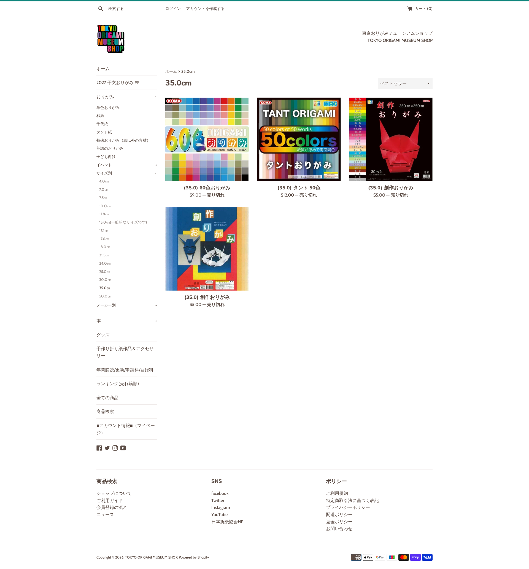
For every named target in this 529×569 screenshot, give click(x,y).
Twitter (217, 500)
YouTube (219, 514)
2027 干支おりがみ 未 (117, 82)
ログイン (173, 8)
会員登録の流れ (111, 507)
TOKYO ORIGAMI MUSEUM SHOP (151, 557)
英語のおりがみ (109, 148)
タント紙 (104, 132)
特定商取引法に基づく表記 (352, 500)
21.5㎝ (104, 255)
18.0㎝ (104, 247)
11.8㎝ (104, 214)
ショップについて (114, 493)
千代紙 (102, 124)
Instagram (220, 507)
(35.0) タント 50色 (298, 187)
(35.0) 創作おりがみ (391, 187)
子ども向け (106, 156)
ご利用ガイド (109, 500)
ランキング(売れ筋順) (117, 383)
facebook (219, 493)
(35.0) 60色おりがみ (207, 187)
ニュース (105, 514)
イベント (126, 165)
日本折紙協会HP (227, 521)
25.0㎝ (104, 271)
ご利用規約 (337, 493)
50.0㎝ (105, 296)
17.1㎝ (103, 230)
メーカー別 (126, 305)
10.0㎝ (105, 206)
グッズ (103, 334)
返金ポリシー (339, 521)
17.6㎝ (104, 239)
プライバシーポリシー (348, 507)
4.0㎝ (104, 181)
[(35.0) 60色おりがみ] (207, 139)
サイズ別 (126, 173)
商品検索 (105, 411)
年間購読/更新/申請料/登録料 (124, 369)
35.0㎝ (104, 288)
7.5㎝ (103, 197)
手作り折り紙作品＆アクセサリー (125, 352)
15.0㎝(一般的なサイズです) (123, 222)
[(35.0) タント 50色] (299, 139)
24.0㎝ (105, 263)
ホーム (103, 68)
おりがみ (126, 96)
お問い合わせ (339, 528)
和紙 (100, 115)
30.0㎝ (105, 279)
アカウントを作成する (205, 8)
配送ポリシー (339, 514)
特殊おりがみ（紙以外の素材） (123, 140)
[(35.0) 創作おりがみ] (391, 139)
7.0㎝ (103, 189)
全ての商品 (107, 397)
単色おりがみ (108, 107)
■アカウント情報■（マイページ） (125, 429)
